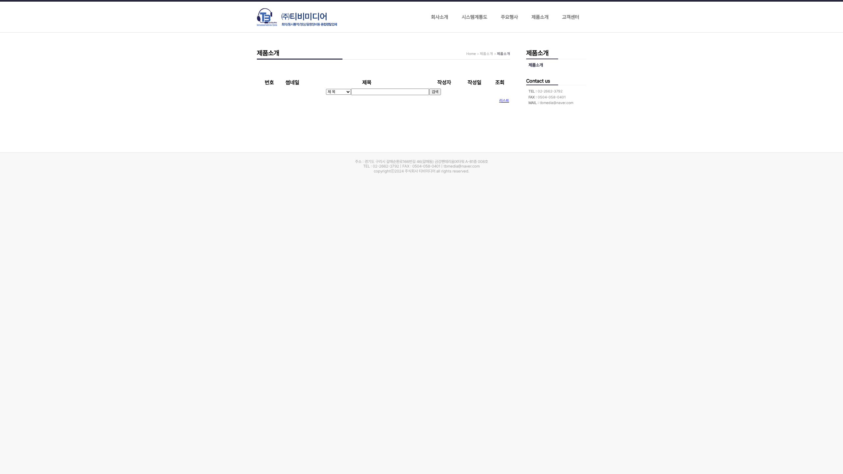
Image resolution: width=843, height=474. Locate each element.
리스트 (504, 100)
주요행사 (509, 17)
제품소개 (540, 17)
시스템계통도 (474, 17)
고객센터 (570, 17)
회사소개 (439, 17)
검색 (435, 92)
